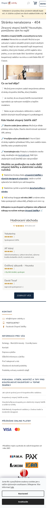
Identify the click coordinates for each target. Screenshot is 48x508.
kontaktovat (23, 155)
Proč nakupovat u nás (10, 361)
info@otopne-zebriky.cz (15, 318)
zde (12, 487)
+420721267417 (12, 322)
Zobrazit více (24, 295)
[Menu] (40, 3)
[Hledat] (28, 3)
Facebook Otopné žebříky (16, 326)
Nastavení (23, 493)
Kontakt (5, 347)
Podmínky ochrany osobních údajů (15, 370)
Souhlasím (23, 501)
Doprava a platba (8, 352)
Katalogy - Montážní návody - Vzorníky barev (19, 343)
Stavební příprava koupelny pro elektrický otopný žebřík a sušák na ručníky (23, 403)
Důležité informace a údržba (13, 356)
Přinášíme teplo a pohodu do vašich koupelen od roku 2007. (22, 447)
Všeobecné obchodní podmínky (14, 365)
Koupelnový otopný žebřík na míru (15, 397)
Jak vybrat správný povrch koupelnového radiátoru (21, 392)
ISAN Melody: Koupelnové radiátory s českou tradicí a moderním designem (22, 410)
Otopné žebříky (32, 210)
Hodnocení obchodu (24, 220)
